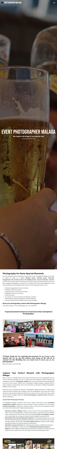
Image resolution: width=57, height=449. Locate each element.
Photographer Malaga (13, 2)
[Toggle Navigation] (54, 3)
